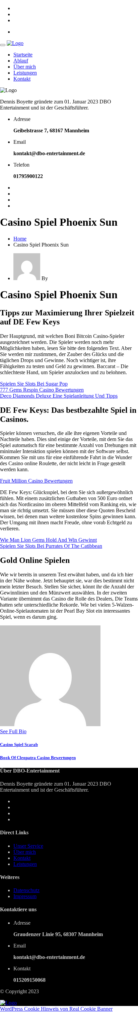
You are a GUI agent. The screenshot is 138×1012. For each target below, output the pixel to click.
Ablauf (20, 60)
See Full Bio (13, 731)
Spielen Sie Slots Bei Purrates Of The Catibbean (51, 546)
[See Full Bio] (30, 731)
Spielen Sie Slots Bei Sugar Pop (34, 384)
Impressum (25, 896)
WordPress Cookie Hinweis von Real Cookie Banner (56, 1009)
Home (19, 238)
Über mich (24, 67)
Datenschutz (26, 890)
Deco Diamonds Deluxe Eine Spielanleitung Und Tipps (59, 396)
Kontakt (21, 79)
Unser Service (28, 846)
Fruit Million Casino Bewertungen (36, 481)
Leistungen (25, 73)
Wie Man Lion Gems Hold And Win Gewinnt (48, 540)
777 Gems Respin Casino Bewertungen (42, 390)
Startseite (22, 54)
